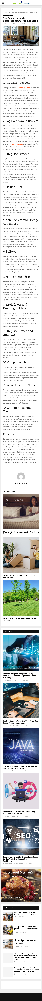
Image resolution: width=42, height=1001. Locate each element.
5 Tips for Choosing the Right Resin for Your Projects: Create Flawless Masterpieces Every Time (25, 956)
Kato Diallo (8, 725)
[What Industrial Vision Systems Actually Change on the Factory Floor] (8, 930)
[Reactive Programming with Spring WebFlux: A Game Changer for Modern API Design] (21, 653)
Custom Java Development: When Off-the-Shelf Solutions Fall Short (20, 767)
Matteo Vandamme (10, 863)
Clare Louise (8, 24)
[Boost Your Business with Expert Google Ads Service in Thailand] (21, 791)
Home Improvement (8, 15)
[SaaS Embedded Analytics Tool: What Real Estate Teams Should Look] (21, 700)
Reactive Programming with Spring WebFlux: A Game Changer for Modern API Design (19, 676)
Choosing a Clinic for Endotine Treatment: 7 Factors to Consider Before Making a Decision (26, 969)
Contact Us (15, 999)
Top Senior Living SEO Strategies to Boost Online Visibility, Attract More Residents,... (20, 859)
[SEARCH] (37, 985)
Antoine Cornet (9, 680)
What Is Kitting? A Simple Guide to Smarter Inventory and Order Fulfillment (26, 942)
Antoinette (8, 816)
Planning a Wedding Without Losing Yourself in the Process (25, 913)
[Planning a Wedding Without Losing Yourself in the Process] (8, 916)
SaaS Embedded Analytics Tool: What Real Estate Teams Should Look (21, 722)
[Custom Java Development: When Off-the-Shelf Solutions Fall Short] (21, 746)
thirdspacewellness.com (29, 995)
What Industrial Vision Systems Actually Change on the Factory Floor (26, 928)
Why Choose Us (24, 999)
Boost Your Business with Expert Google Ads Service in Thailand (19, 813)
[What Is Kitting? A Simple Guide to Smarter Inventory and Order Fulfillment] (8, 944)
